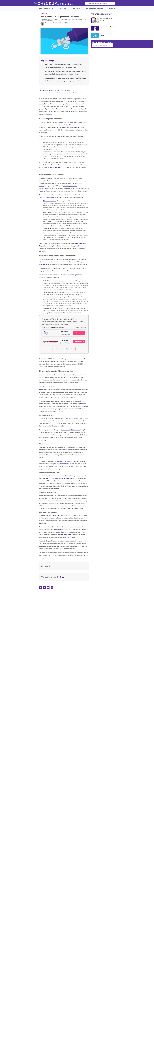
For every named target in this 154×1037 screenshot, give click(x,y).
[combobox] (102, 45)
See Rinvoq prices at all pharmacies (64, 349)
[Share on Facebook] (40, 587)
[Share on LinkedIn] (48, 587)
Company (44, 13)
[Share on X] (44, 587)
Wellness (76, 8)
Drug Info (63, 8)
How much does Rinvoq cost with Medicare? (51, 93)
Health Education (46, 8)
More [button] (111, 8)
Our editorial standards (51, 576)
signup (68, 334)
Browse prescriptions (95, 8)
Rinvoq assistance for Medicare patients (74, 93)
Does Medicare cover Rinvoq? (62, 90)
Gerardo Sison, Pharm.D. (52, 22)
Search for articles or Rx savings (97, 3)
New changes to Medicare (46, 90)
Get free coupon (79, 333)
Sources (45, 565)
